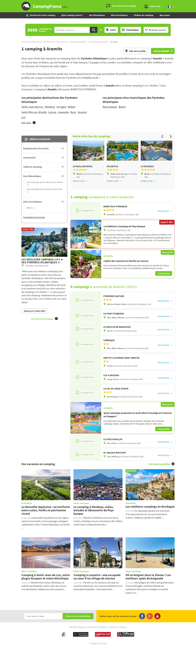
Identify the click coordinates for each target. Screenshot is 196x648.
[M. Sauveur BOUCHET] (85, 454)
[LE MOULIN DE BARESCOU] (85, 329)
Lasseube (63, 112)
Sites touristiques (119, 15)
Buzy (73, 112)
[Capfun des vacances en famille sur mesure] (86, 264)
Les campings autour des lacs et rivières (45, 183)
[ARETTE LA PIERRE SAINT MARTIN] (85, 362)
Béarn (122, 107)
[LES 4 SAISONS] (85, 377)
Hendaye (50, 107)
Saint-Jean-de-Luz (32, 107)
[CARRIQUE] (85, 344)
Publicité (113, 627)
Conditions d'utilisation (96, 627)
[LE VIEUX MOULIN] (85, 441)
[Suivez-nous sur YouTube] (157, 616)
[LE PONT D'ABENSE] (85, 315)
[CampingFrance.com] (98, 6)
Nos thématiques (97, 15)
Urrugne (61, 107)
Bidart (71, 107)
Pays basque (110, 107)
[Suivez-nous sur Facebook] (142, 616)
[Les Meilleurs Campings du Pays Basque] (86, 234)
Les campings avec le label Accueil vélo (44, 190)
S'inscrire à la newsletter (78, 616)
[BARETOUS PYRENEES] (85, 210)
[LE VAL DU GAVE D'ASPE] (85, 392)
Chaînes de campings (143, 15)
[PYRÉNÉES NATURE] (85, 300)
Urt (23, 117)
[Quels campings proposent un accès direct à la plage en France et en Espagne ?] (86, 418)
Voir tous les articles (159, 464)
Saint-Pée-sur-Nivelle (34, 112)
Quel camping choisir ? (72, 15)
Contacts (122, 627)
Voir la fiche (163, 211)
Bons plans (165, 15)
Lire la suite (164, 273)
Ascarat (82, 112)
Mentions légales (77, 627)
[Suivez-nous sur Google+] (150, 616)
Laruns (52, 112)
